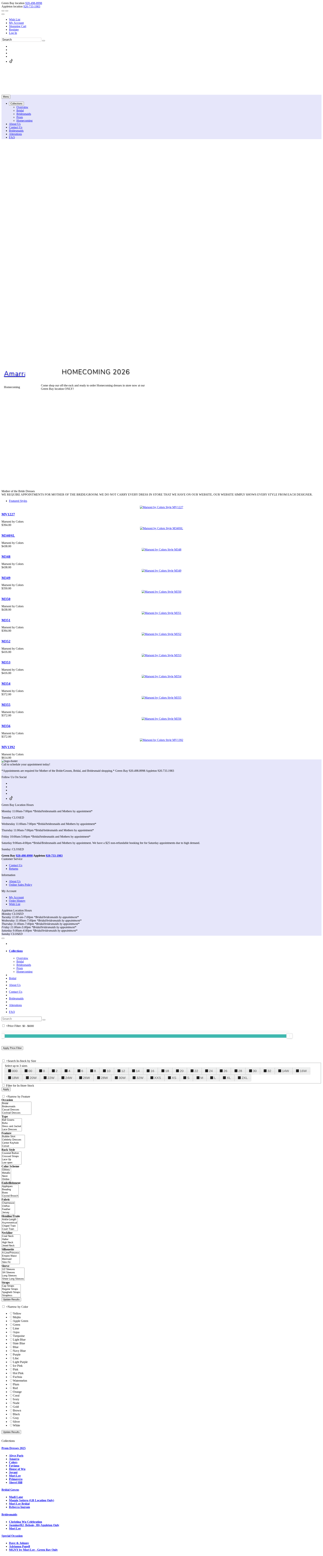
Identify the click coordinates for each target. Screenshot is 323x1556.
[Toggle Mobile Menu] (2, 938)
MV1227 (8, 514)
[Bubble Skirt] (13, 1136)
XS (174, 1078)
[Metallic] (6, 1173)
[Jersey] (8, 1212)
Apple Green (20, 1320)
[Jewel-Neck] (11, 1245)
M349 (5, 578)
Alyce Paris (16, 1455)
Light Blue (19, 1339)
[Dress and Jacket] (12, 1126)
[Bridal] (16, 1103)
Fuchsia (17, 1376)
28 (240, 1071)
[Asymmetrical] (10, 1222)
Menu (6, 96)
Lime (16, 1328)
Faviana (14, 1465)
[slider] (289, 1035)
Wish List (14, 19)
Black (16, 1414)
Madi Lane (16, 1497)
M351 (5, 620)
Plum (16, 1384)
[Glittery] (6, 1169)
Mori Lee (15, 1475)
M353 (5, 662)
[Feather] (8, 1209)
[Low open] (11, 1162)
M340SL (8, 536)
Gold (16, 1406)
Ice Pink (18, 1365)
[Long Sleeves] (13, 1275)
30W (122, 1078)
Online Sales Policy (20, 884)
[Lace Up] (11, 1159)
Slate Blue (19, 1343)
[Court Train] (10, 1229)
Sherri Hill (15, 1482)
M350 (5, 599)
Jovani (13, 1472)
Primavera (15, 1479)
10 (108, 1071)
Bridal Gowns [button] (10, 1489)
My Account (16, 22)
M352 (5, 641)
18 (167, 1071)
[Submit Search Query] (43, 1019)
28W (104, 1078)
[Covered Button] (11, 1153)
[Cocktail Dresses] (16, 1113)
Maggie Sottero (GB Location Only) (31, 1500)
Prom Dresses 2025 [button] (13, 1448)
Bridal (12, 978)
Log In (13, 33)
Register (14, 29)
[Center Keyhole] (13, 1143)
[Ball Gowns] (12, 1120)
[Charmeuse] (8, 1203)
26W (86, 1078)
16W (303, 1071)
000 (15, 1071)
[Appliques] (10, 1186)
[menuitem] (165, 19)
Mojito (17, 1317)
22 (196, 1071)
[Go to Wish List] (6, 10)
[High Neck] (11, 1242)
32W (139, 1078)
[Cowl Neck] (11, 1236)
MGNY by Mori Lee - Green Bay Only (33, 1549)
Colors (13, 1462)
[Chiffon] (8, 1206)
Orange (17, 1391)
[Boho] (12, 1123)
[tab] (165, 951)
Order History (17, 900)
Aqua (16, 1332)
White (16, 1425)
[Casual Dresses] (16, 1109)
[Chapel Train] (10, 1226)
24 (211, 1071)
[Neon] (6, 1176)
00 (30, 1071)
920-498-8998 (33, 3)
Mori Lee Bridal (19, 1503)
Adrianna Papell (19, 1546)
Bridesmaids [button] (9, 1514)
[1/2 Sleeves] (13, 1269)
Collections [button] (16, 950)
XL (229, 1078)
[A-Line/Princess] (11, 1252)
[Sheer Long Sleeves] (13, 1279)
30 (255, 1071)
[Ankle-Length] (10, 1219)
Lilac (16, 1358)
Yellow (17, 1313)
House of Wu (17, 1469)
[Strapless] (11, 1295)
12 (123, 1071)
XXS (157, 1078)
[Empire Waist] (11, 1256)
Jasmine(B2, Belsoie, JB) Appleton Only (34, 1525)
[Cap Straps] (11, 1286)
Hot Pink (18, 1373)
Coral (16, 1395)
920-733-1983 (31, 6)
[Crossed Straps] (11, 1156)
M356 (5, 726)
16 (152, 1071)
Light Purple (20, 1362)
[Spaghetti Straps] (11, 1292)
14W (285, 1071)
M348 (5, 557)
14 (138, 1071)
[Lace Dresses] (12, 1129)
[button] (16, 104)
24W (68, 1078)
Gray (16, 1417)
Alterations (15, 1005)
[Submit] (43, 40)
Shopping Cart (17, 26)
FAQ (12, 1011)
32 (269, 1071)
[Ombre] (6, 1179)
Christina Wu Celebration (25, 1521)
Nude (16, 1403)
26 (225, 1071)
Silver (16, 1421)
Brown (17, 1410)
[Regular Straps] (11, 1289)
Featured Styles (18, 500)
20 (182, 1071)
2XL (245, 1078)
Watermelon (20, 1380)
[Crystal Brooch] (10, 1196)
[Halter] (11, 1239)
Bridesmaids (16, 998)
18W (15, 1078)
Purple (17, 1354)
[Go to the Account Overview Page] (2, 14)
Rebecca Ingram (19, 1507)
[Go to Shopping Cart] (2, 10)
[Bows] (10, 1192)
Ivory (16, 1399)
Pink (15, 1369)
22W (50, 1078)
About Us (15, 881)
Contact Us (15, 865)
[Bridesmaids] (16, 1106)
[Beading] (10, 1189)
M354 (5, 684)
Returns (13, 868)
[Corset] (13, 1146)
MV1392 (8, 747)
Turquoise (19, 1335)
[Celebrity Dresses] (13, 1139)
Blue (16, 1347)
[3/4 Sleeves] (13, 1272)
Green (16, 1324)
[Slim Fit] (11, 1262)
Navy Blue (19, 1350)
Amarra (16, 373)
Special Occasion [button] (12, 1535)
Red (15, 1388)
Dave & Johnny (19, 1543)
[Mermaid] (11, 1259)
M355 (5, 705)
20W (33, 1078)
